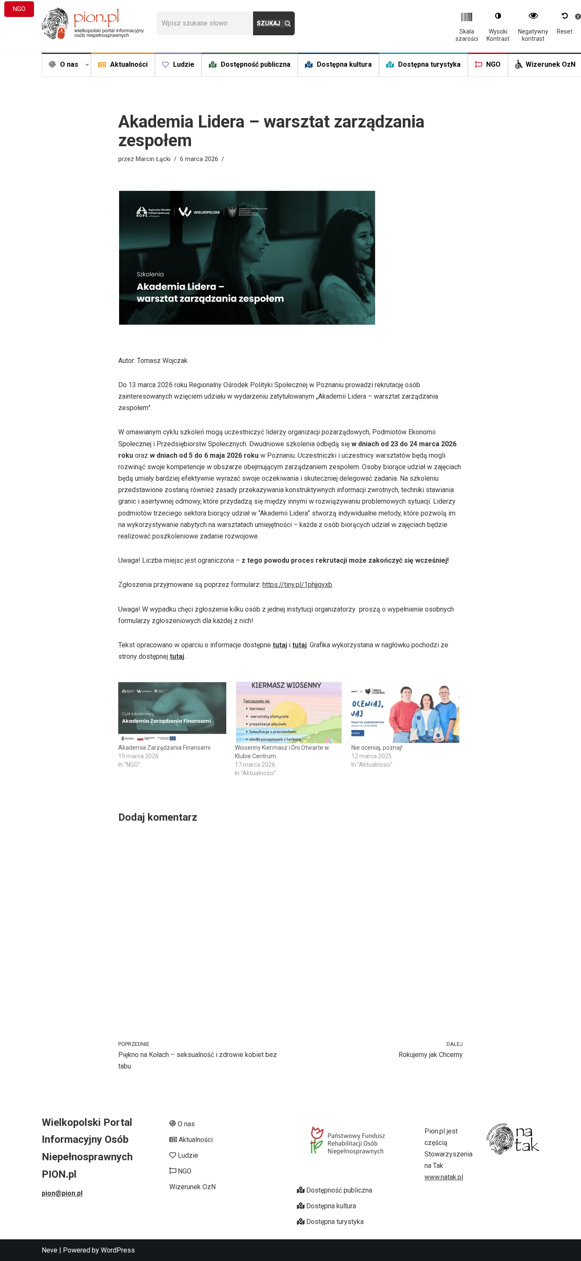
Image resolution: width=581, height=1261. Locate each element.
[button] (87, 64)
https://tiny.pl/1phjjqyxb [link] (297, 585)
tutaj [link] (280, 645)
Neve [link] (49, 1250)
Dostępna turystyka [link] (429, 64)
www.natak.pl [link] (443, 1177)
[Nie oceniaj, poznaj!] (405, 712)
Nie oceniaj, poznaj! (376, 747)
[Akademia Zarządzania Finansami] (172, 712)
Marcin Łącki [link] (153, 159)
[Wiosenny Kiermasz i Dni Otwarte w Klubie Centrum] (289, 712)
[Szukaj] (274, 23)
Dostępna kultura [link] (344, 64)
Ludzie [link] (183, 64)
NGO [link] (493, 64)
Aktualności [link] (129, 64)
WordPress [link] (118, 1250)
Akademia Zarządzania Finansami (164, 747)
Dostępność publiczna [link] (255, 64)
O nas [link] (185, 1124)
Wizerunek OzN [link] (550, 64)
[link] (93, 23)
